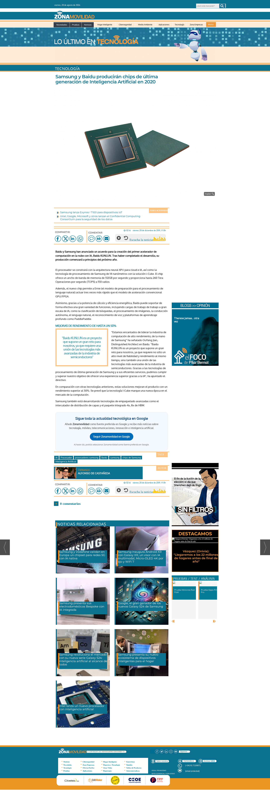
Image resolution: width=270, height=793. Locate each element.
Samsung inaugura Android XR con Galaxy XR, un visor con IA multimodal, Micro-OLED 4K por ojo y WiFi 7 (140, 556)
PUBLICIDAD (170, 773)
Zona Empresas (196, 24)
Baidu (104, 457)
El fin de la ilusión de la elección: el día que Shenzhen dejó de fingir (188, 482)
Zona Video (107, 768)
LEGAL (154, 770)
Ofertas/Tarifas (88, 768)
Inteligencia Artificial (65, 461)
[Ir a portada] (134, 14)
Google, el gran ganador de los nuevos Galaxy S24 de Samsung (140, 605)
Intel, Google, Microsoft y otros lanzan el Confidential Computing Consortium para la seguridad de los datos (100, 218)
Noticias (88, 24)
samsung (114, 457)
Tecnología (179, 24)
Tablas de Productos (133, 768)
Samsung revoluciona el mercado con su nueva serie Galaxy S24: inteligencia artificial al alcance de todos (83, 659)
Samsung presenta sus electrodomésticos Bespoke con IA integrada (81, 607)
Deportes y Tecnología (111, 765)
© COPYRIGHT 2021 (94, 752)
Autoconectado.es (133, 771)
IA (56, 457)
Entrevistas (130, 762)
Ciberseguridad (125, 24)
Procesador (66, 457)
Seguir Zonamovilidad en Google (111, 436)
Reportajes (107, 771)
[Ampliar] (135, 196)
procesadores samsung (86, 457)
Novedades (61, 24)
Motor (211, 24)
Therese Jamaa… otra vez (186, 319)
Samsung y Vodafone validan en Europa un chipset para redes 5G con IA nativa (82, 555)
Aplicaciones (164, 24)
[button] (222, 6)
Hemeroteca (188, 761)
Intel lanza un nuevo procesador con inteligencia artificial (81, 707)
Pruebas (75, 24)
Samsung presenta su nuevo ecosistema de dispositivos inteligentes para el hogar (138, 658)
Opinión (129, 765)
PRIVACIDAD (161, 770)
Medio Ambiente (145, 24)
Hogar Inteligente (104, 24)
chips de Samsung (131, 457)
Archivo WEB (209, 761)
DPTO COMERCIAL (158, 773)
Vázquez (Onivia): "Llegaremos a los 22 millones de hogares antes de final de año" (196, 556)
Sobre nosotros (162, 761)
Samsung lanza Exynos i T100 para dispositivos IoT (91, 212)
